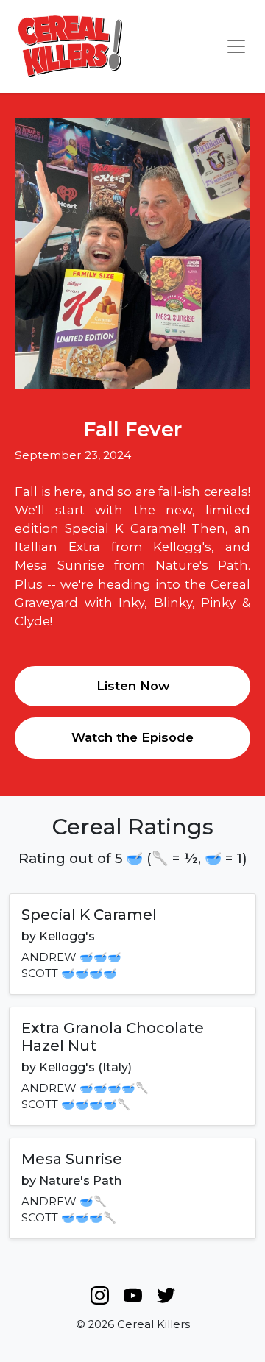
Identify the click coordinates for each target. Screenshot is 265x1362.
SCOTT (39, 973)
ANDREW (49, 957)
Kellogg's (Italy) (85, 1067)
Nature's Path (80, 1181)
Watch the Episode (132, 737)
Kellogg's (67, 936)
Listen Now (132, 685)
